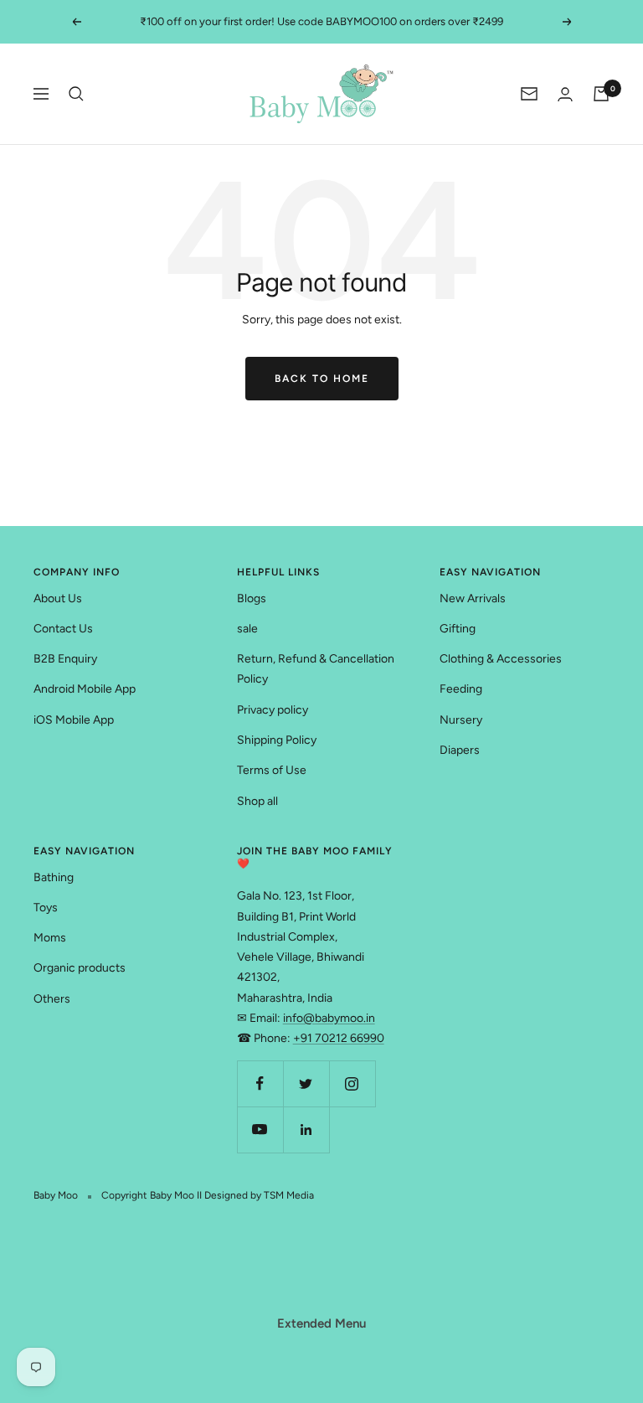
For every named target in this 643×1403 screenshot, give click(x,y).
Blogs (251, 598)
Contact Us (63, 629)
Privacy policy (272, 710)
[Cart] (601, 93)
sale (247, 629)
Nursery (461, 720)
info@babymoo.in (329, 1018)
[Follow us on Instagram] (352, 1083)
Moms (49, 938)
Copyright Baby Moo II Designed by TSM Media (207, 1195)
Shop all (257, 801)
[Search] (76, 93)
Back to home (322, 378)
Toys (45, 907)
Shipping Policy (276, 740)
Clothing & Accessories (501, 659)
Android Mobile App (84, 689)
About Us (57, 598)
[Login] (565, 94)
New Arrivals (473, 598)
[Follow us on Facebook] (260, 1083)
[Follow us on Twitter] (306, 1083)
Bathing (53, 877)
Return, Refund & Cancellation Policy (315, 669)
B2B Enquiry (65, 659)
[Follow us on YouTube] (260, 1129)
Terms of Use (271, 770)
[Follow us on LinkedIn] (306, 1129)
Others (51, 999)
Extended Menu (321, 1323)
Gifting (458, 629)
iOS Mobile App (73, 720)
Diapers (460, 750)
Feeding (461, 689)
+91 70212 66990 (338, 1038)
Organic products (79, 968)
